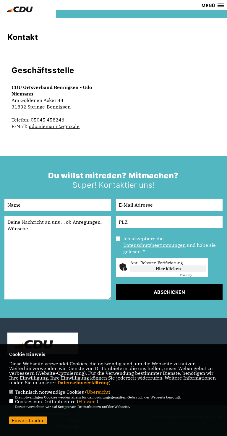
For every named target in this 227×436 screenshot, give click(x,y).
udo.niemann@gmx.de (54, 126)
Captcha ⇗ (193, 275)
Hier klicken (168, 268)
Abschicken (169, 292)
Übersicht (98, 392)
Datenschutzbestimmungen (154, 245)
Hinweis (87, 401)
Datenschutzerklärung (83, 382)
